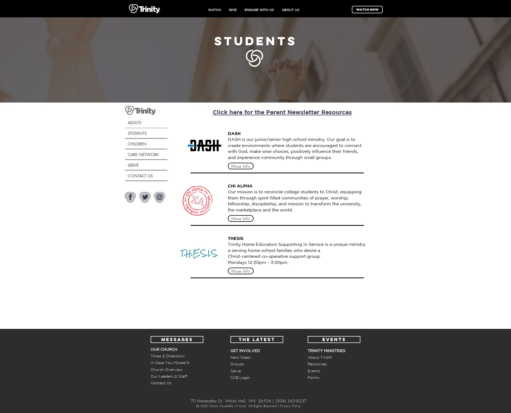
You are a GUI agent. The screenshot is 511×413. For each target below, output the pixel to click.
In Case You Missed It (170, 363)
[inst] (159, 197)
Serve (235, 371)
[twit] (145, 197)
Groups (237, 364)
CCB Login (240, 377)
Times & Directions (168, 356)
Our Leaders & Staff (169, 376)
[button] (161, 383)
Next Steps (240, 357)
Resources (317, 364)
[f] (130, 197)
